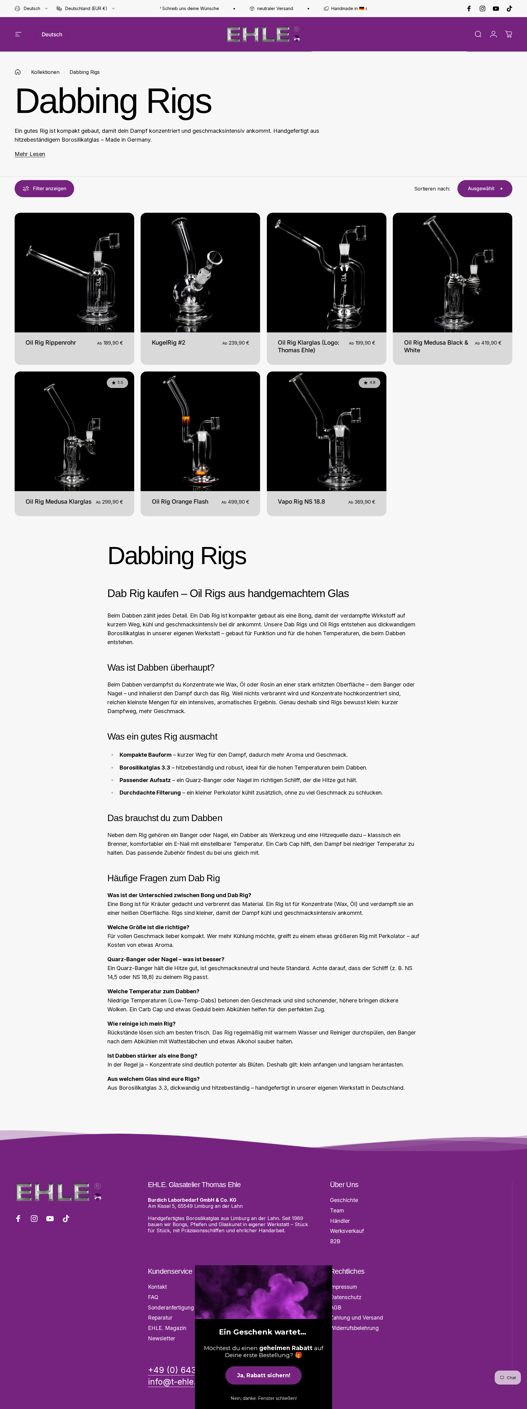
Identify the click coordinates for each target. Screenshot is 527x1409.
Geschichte (344, 1200)
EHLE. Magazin (167, 1328)
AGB (335, 1307)
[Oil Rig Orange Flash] (200, 431)
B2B (335, 1241)
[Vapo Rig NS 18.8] (326, 431)
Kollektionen (45, 72)
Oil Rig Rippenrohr (51, 342)
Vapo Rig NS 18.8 (301, 501)
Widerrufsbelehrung (354, 1328)
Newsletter (161, 1338)
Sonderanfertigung (171, 1307)
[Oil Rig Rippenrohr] (74, 272)
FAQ (153, 1297)
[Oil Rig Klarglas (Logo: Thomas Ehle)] (326, 272)
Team (337, 1210)
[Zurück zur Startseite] (18, 72)
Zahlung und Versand (356, 1317)
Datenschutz (345, 1297)
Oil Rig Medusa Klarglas (58, 501)
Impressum (343, 1287)
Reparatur (160, 1317)
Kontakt (157, 1287)
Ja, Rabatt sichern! (263, 1375)
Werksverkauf (347, 1231)
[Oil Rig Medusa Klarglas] (74, 431)
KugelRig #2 (168, 342)
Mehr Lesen (30, 153)
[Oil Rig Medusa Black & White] (452, 272)
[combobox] (32, 8)
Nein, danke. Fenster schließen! (264, 1398)
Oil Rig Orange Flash (180, 501)
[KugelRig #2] (200, 272)
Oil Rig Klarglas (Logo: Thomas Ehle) (308, 346)
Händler (340, 1221)
